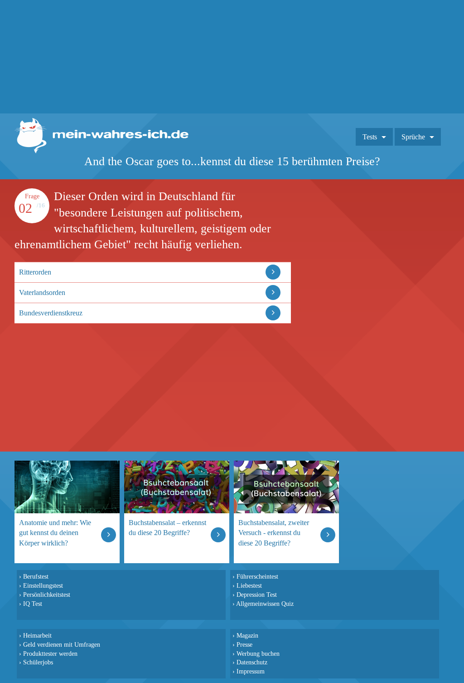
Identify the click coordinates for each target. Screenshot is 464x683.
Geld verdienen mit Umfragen (61, 644)
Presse (244, 644)
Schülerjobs (38, 662)
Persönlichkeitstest (46, 594)
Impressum (251, 671)
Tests (369, 137)
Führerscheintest (257, 576)
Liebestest (249, 585)
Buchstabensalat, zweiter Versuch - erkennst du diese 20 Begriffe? (273, 532)
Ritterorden (35, 272)
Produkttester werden (50, 653)
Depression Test (257, 594)
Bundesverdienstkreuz (50, 313)
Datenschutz (252, 662)
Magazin (247, 635)
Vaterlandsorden (42, 292)
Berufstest (35, 576)
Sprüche (413, 137)
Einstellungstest (43, 585)
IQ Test (32, 603)
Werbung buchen (258, 653)
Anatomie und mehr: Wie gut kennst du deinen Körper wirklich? (55, 532)
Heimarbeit (37, 635)
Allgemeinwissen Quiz (265, 603)
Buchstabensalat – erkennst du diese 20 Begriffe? (167, 527)
